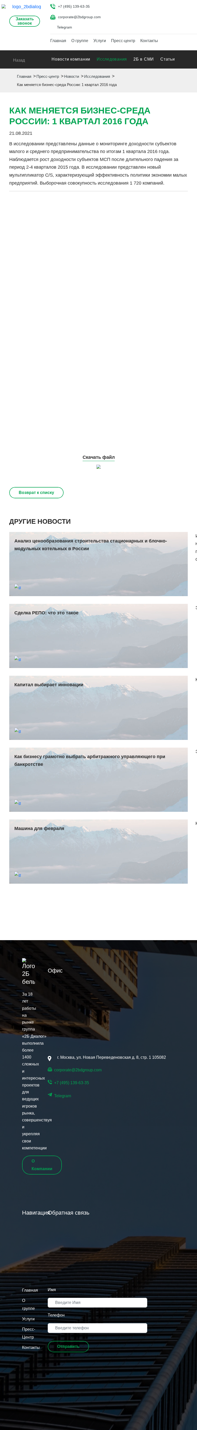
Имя (52, 1290)
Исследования (112, 59)
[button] (68, 1346)
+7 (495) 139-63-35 (74, 6)
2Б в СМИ (143, 59)
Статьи (167, 59)
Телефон (56, 1315)
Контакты (149, 41)
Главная (58, 41)
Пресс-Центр (28, 1333)
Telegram (64, 27)
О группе (79, 41)
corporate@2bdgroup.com (79, 17)
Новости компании (71, 59)
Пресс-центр (123, 41)
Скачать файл (99, 457)
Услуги (99, 41)
